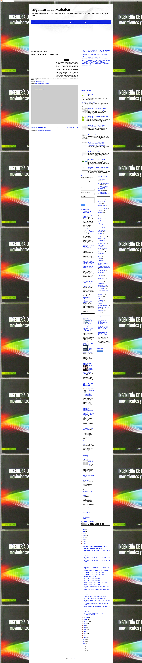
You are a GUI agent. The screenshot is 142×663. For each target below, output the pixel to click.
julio (85, 625)
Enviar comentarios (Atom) (44, 130)
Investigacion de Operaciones (87, 212)
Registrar (100, 303)
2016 (84, 539)
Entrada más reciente (38, 127)
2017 (84, 537)
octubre (86, 619)
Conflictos (100, 207)
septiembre (86, 621)
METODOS (100, 280)
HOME (33, 22)
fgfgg (99, 190)
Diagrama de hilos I (92, 134)
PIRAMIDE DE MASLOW (104, 290)
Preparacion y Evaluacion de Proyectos (86, 299)
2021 (84, 533)
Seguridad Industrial (102, 305)
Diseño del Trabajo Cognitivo (45, 22)
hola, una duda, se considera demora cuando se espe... (102, 178)
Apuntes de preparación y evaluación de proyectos (86, 457)
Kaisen (99, 256)
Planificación (101, 293)
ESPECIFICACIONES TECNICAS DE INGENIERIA (88, 517)
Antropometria (101, 199)
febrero (85, 635)
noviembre (86, 617)
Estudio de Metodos (102, 235)
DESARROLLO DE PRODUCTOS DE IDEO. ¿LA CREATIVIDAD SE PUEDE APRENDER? (88, 392)
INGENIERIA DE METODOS (102, 246)
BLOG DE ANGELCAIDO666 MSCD (102, 320)
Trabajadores (101, 313)
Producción (100, 300)
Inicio (56, 127)
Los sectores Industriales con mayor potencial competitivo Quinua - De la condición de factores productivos (88, 413)
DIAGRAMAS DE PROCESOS (89, 102)
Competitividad (101, 205)
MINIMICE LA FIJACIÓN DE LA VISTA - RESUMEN (95, 582)
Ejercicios (100, 233)
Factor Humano (101, 240)
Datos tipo (100, 210)
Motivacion (100, 281)
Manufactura (101, 272)
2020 (84, 535)
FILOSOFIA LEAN (102, 243)
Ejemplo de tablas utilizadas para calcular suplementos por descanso (103, 229)
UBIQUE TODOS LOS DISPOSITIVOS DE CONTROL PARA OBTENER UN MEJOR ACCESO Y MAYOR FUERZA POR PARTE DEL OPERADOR (96, 52)
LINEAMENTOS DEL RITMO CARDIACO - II (93, 548)
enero (85, 637)
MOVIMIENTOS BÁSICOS (89, 576)
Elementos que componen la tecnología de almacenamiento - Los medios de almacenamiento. (88, 284)
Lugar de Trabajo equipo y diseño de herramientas (104, 267)
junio (85, 627)
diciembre (86, 545)
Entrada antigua (72, 127)
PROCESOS (101, 298)
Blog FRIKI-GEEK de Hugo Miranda (103, 333)
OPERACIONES (101, 288)
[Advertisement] (71, 36)
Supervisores (101, 310)
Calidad (100, 203)
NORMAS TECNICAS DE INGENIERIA (88, 344)
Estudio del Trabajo (61, 22)
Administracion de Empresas (87, 492)
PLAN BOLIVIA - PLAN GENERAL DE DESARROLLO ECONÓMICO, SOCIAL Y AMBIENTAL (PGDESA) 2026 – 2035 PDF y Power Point (104, 326)
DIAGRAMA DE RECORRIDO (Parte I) (97, 159)
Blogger (76, 658)
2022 (84, 531)
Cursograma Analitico (103, 208)
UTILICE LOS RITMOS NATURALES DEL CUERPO (95, 598)
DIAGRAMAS (101, 217)
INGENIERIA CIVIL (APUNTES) (87, 317)
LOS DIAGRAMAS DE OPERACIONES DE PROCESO (103, 187)
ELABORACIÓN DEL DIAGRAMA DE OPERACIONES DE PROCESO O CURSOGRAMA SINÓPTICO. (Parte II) (97, 144)
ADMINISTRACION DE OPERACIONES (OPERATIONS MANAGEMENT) (88, 385)
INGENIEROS (101, 251)
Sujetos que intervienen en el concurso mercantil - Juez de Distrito (88, 479)
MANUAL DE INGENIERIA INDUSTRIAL (86, 408)
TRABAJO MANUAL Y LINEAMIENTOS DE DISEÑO (95, 570)
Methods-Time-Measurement (101, 277)
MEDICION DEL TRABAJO (101, 274)
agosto (85, 623)
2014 (84, 543)
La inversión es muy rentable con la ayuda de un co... (104, 193)
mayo (85, 629)
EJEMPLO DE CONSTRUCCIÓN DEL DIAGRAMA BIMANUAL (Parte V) (97, 109)
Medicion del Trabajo (97, 22)
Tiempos (100, 312)
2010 (84, 646)
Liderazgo (100, 260)
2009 (84, 648)
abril (85, 631)
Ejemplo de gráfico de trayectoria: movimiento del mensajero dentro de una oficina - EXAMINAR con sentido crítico (88, 266)
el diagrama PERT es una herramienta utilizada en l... (104, 183)
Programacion (86, 512)
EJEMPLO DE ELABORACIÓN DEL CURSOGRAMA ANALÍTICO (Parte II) (97, 126)
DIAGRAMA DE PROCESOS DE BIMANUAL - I (94, 574)
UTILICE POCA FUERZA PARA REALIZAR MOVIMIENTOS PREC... (93, 614)
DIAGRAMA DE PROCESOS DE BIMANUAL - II (94, 572)
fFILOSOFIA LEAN (102, 242)
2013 (84, 639)
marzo (85, 633)
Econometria (86, 228)
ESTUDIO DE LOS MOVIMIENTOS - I (92, 580)
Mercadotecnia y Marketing (87, 364)
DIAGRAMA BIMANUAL (103, 214)
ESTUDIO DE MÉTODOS (94, 151)
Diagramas (86, 22)
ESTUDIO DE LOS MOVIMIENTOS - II (92, 578)
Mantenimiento (101, 270)
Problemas (100, 296)
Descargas (100, 212)
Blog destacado (101, 201)
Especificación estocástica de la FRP (91, 231)
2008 (84, 650)
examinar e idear (102, 238)
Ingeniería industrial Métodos (42, 83)
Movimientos (101, 283)
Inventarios (85, 280)
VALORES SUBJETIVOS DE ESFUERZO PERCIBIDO (95, 546)
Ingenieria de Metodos (50, 9)
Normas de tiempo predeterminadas (102, 286)
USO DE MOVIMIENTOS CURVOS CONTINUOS (94, 596)
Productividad (101, 301)
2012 (84, 641)
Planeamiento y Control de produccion (88, 508)
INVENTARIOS (101, 253)
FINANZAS (85, 427)
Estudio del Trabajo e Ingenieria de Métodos (88, 262)
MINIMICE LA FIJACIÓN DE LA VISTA (92, 584)
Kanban (100, 258)
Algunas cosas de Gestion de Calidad (87, 441)
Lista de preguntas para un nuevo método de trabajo (103, 263)
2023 (84, 529)
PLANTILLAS (101, 294)
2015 (84, 541)
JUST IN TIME (101, 255)
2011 (84, 643)
